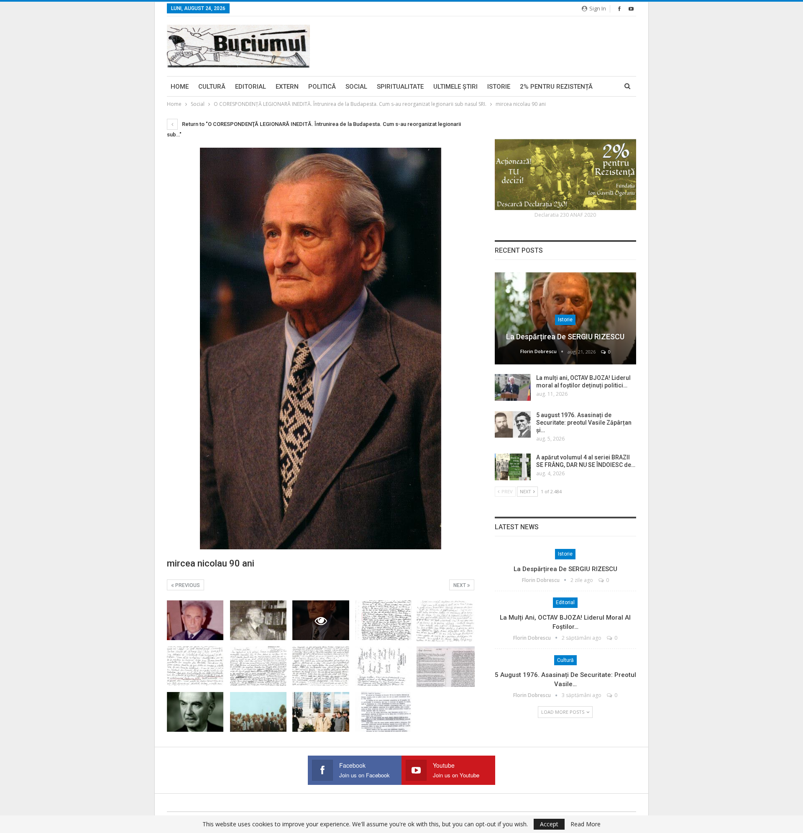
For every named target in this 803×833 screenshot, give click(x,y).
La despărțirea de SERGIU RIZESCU (565, 336)
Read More (585, 824)
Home (180, 86)
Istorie (498, 86)
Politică (322, 86)
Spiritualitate (400, 86)
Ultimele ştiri (455, 86)
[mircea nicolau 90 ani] (195, 620)
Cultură (211, 86)
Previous (187, 585)
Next (460, 585)
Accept (549, 824)
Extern (287, 86)
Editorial (250, 86)
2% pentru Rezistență (556, 86)
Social (356, 86)
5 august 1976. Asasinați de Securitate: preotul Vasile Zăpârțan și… (584, 422)
